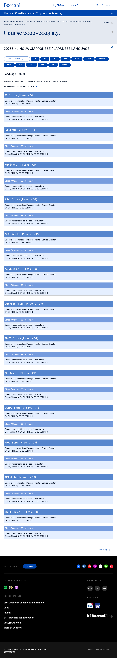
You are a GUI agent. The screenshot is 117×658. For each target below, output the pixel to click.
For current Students (16, 21)
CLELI (77, 59)
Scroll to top (103, 550)
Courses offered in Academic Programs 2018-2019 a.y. (74, 21)
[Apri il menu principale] (112, 5)
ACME (89, 59)
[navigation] (58, 13)
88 (36, 86)
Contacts (30, 566)
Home (6, 21)
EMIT (9, 65)
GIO (20, 65)
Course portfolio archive (45, 21)
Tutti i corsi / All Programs (17, 59)
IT (102, 5)
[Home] (12, 5)
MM (54, 59)
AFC (65, 59)
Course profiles (30, 21)
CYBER (64, 65)
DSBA (31, 65)
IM (45, 59)
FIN (53, 65)
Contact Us (106, 23)
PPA (42, 65)
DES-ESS (102, 59)
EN (97, 5)
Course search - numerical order (14, 24)
